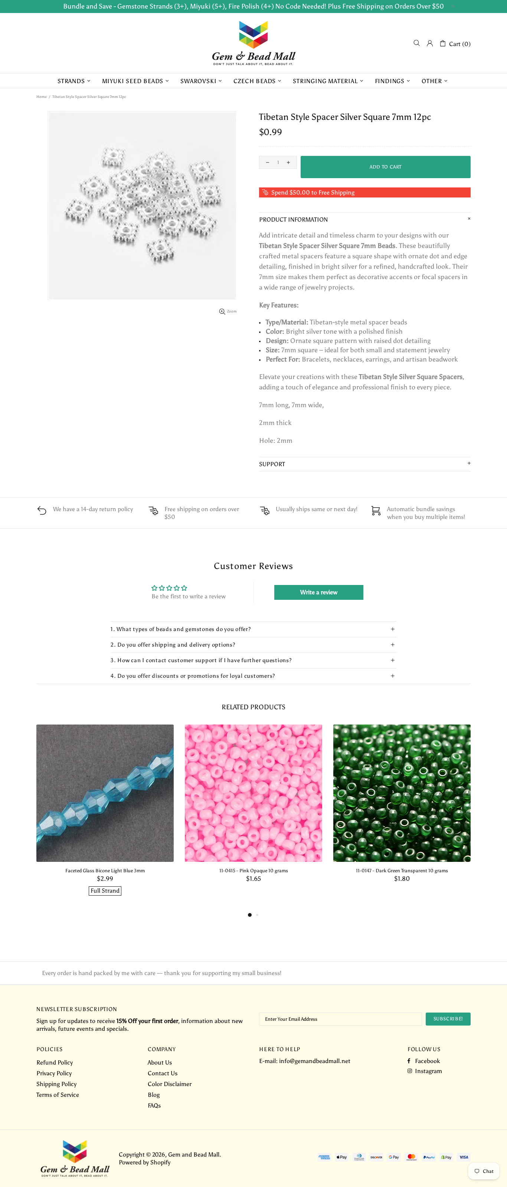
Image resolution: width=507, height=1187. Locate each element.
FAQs (154, 1105)
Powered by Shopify (144, 1162)
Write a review (318, 592)
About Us (160, 1062)
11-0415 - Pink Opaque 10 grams (253, 870)
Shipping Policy (56, 1084)
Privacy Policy (54, 1073)
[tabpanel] (105, 817)
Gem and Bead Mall (253, 43)
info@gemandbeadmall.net (314, 1061)
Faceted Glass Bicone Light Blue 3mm (105, 870)
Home (41, 97)
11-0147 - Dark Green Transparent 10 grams (402, 870)
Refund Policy (54, 1062)
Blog (154, 1094)
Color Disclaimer (170, 1084)
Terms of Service (57, 1094)
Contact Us (162, 1073)
